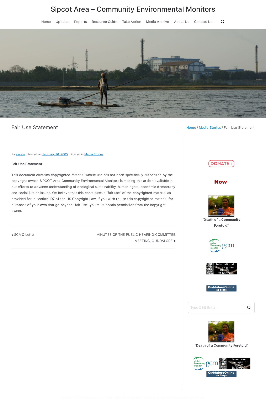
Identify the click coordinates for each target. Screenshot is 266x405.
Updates (62, 22)
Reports (80, 22)
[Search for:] (221, 307)
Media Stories (93, 154)
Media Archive (157, 22)
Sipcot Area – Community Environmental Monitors (133, 9)
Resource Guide (104, 22)
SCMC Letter (24, 234)
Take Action (131, 22)
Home (46, 22)
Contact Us (203, 22)
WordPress (197, 397)
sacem (20, 154)
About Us (181, 22)
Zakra (179, 397)
